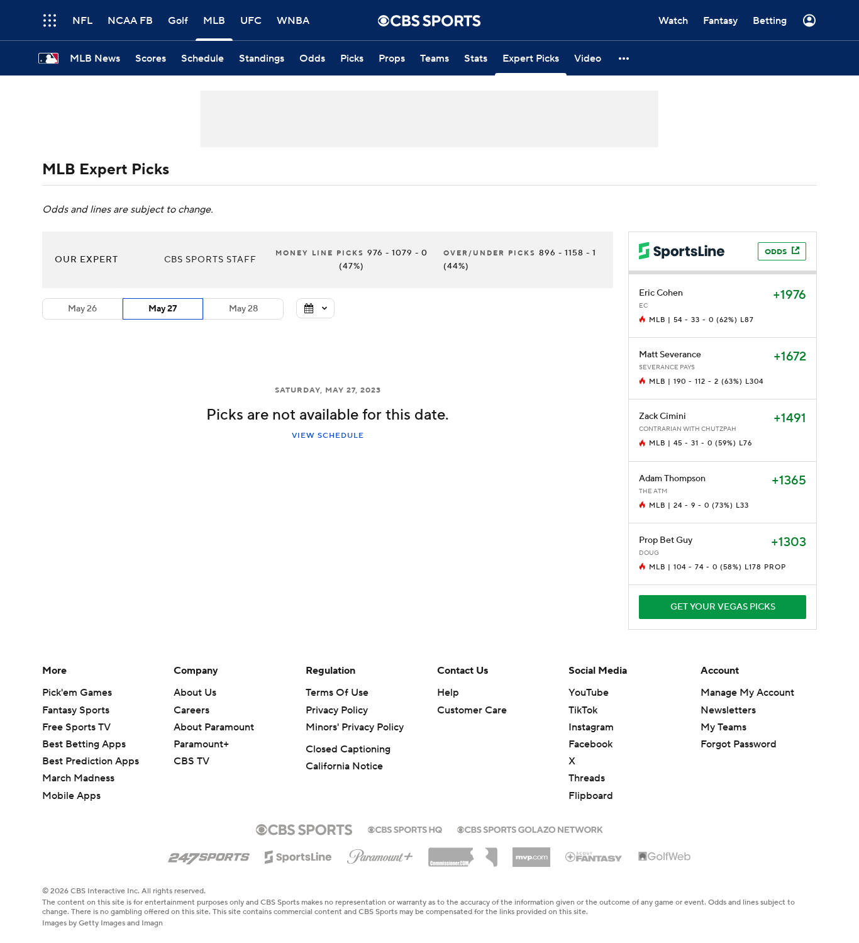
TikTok (582, 710)
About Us (195, 692)
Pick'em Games (77, 692)
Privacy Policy (337, 710)
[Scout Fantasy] (594, 856)
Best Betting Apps (84, 744)
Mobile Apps (71, 796)
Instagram (591, 727)
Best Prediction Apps (90, 761)
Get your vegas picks (722, 607)
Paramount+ (201, 744)
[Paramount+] (380, 854)
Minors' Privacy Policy (355, 727)
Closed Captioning (348, 749)
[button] (50, 20)
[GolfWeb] (664, 857)
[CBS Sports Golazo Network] (530, 828)
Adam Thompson (672, 478)
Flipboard (590, 796)
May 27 (162, 309)
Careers (191, 710)
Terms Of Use (337, 692)
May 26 (82, 309)
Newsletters (728, 710)
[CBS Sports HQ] (405, 828)
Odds (776, 252)
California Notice (344, 766)
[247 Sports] (209, 855)
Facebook (590, 744)
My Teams (723, 727)
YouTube (588, 692)
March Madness (78, 778)
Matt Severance (670, 354)
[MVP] (531, 852)
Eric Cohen (661, 293)
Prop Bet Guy (665, 540)
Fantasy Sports (75, 710)
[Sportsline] (298, 855)
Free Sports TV (76, 727)
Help (448, 692)
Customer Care (472, 710)
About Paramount (214, 727)
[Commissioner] (462, 852)
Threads (586, 778)
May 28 (243, 309)
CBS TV (191, 761)
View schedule (328, 435)
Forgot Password (739, 744)
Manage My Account (747, 692)
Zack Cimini (662, 416)
